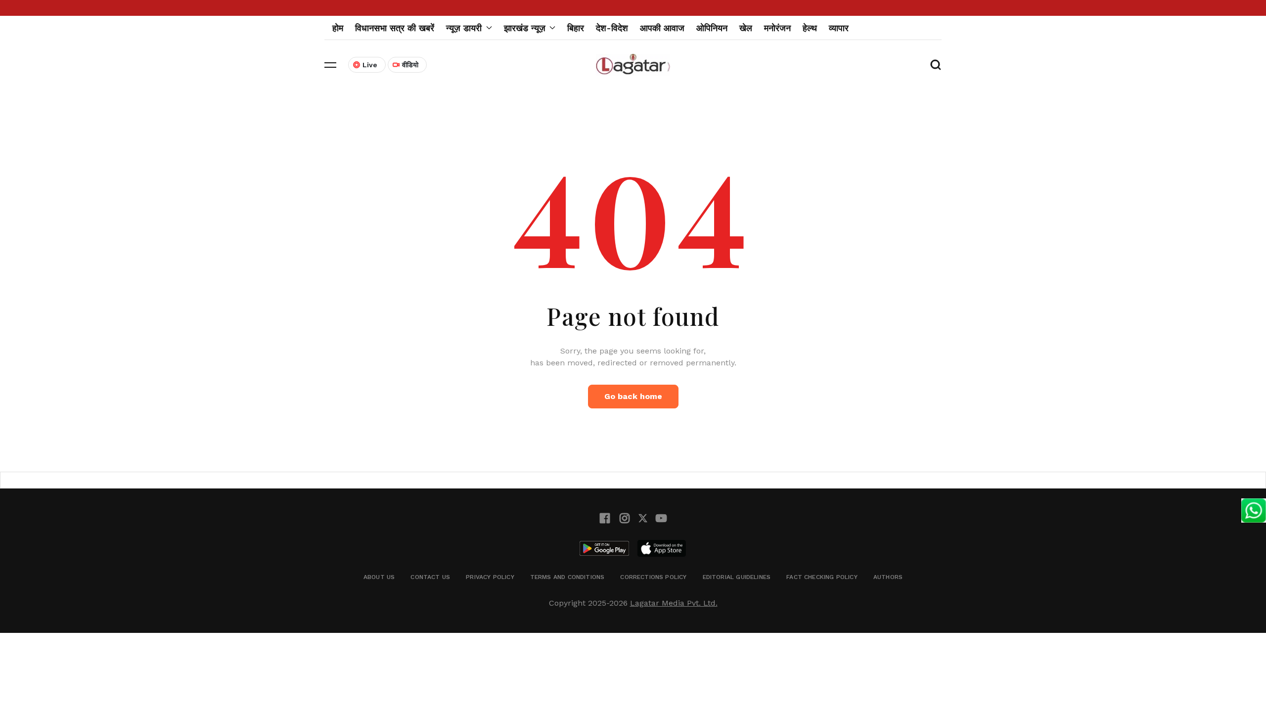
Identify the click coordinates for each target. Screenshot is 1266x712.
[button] (330, 65)
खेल (745, 28)
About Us (379, 577)
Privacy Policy (490, 577)
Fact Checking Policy (822, 577)
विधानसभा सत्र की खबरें (394, 28)
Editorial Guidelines (737, 577)
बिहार (575, 28)
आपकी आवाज (662, 28)
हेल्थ (810, 28)
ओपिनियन (711, 28)
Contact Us (430, 577)
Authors (888, 577)
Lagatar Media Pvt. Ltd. (674, 603)
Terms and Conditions (567, 577)
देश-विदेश (612, 28)
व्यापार (839, 28)
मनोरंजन (777, 28)
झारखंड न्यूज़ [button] (524, 28)
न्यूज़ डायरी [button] (464, 28)
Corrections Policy (653, 577)
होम (337, 28)
